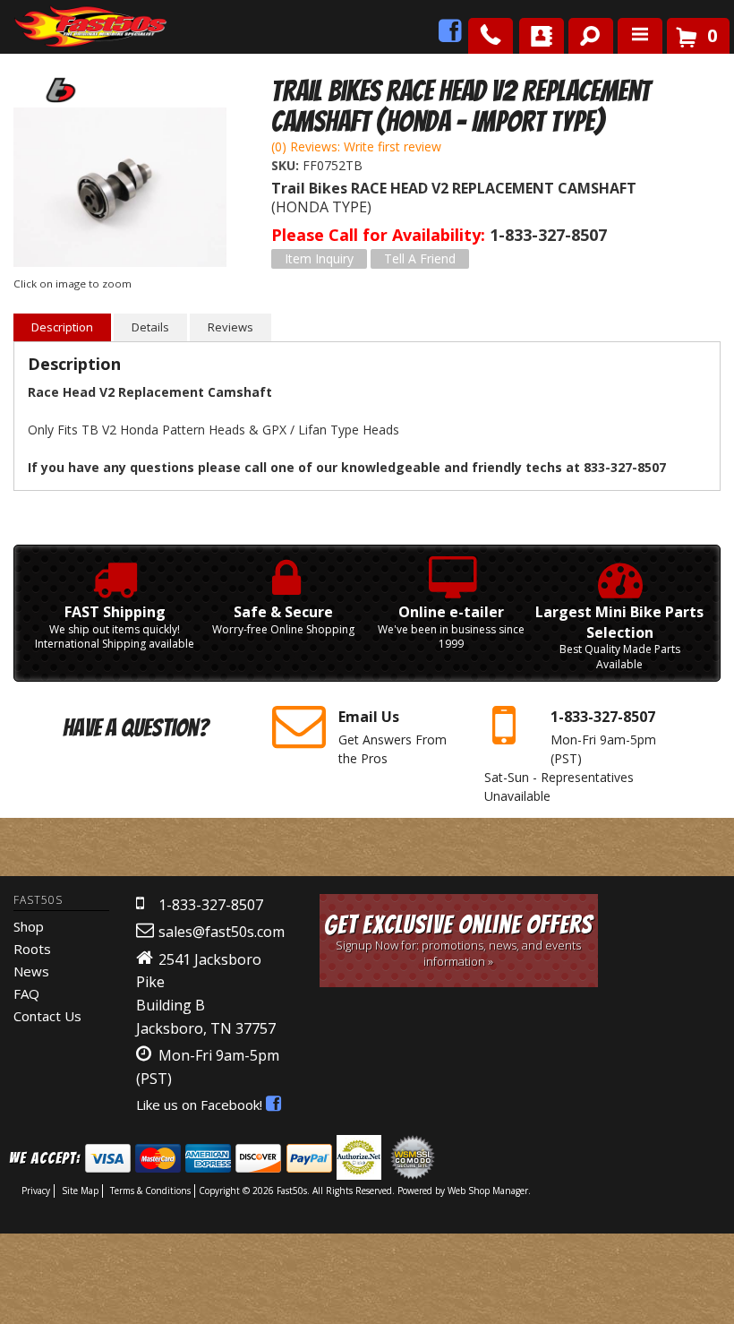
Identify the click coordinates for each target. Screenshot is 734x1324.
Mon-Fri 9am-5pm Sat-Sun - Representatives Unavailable (570, 755)
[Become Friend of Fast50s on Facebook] (450, 35)
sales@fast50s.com (221, 931)
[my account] (541, 36)
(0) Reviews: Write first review (356, 146)
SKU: (287, 165)
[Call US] (490, 36)
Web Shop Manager (488, 1190)
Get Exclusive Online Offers (458, 940)
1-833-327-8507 (210, 905)
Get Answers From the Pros (392, 736)
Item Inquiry (319, 258)
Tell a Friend (420, 258)
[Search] (584, 32)
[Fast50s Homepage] (58, 27)
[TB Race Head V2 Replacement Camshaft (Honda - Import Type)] (119, 189)
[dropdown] (640, 36)
